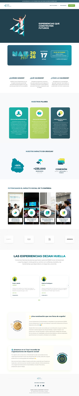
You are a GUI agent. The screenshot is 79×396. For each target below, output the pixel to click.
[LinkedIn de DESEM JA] (38, 386)
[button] (25, 286)
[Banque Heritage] (71, 239)
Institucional (54, 5)
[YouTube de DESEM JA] (43, 386)
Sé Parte (71, 5)
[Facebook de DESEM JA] (40, 386)
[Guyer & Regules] (10, 239)
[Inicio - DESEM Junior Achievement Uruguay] (7, 6)
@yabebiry (15, 295)
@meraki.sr (45, 295)
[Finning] (51, 239)
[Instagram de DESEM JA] (35, 386)
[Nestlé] (30, 239)
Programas (63, 5)
